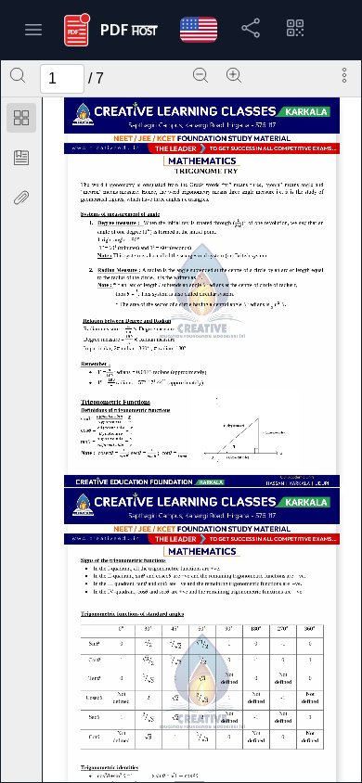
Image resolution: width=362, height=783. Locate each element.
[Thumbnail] (21, 118)
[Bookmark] (21, 158)
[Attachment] (21, 197)
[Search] (17, 75)
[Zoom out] (200, 75)
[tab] (21, 121)
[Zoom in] (234, 75)
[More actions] (344, 75)
